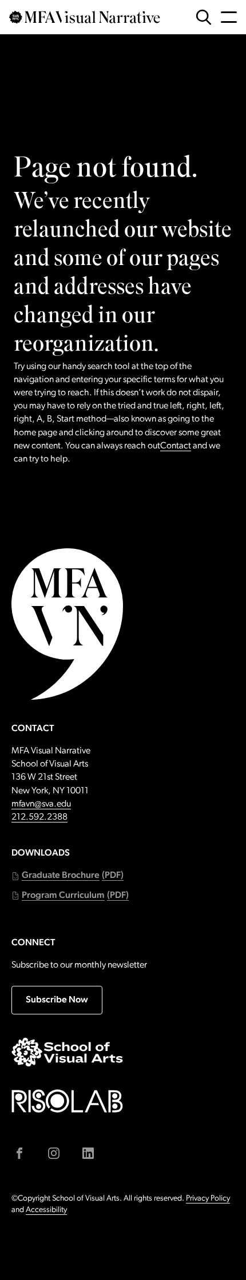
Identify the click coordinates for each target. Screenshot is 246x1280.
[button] (67, 875)
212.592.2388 (39, 817)
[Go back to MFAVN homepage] (84, 17)
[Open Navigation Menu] (229, 17)
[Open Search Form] (204, 17)
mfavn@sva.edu (41, 804)
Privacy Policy (208, 1198)
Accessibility (46, 1210)
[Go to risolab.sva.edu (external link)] (67, 1101)
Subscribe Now (57, 1000)
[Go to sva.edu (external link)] (67, 1052)
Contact (175, 446)
